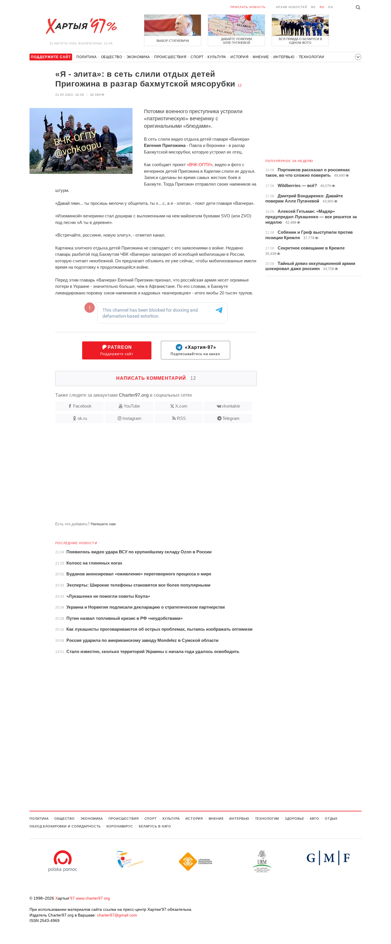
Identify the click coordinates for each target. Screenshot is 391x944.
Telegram (231, 418)
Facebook (82, 406)
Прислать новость (248, 7)
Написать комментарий (156, 378)
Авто (314, 818)
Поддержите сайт (116, 350)
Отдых (331, 818)
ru (322, 7)
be (313, 7)
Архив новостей (291, 7)
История (239, 57)
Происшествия (170, 57)
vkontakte (231, 406)
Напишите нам (103, 524)
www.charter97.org (93, 898)
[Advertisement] (143, 474)
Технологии (311, 57)
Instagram (132, 418)
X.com (181, 406)
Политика (86, 57)
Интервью (284, 57)
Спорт (197, 57)
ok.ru (82, 418)
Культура (217, 57)
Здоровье (294, 818)
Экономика (138, 57)
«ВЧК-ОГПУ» (199, 164)
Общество (111, 57)
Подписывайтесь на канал (195, 350)
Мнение (261, 57)
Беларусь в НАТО (155, 826)
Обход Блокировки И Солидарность (65, 826)
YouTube (132, 406)
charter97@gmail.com (117, 915)
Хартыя (81, 26)
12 (240, 85)
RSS (181, 418)
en (330, 7)
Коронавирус (119, 826)
